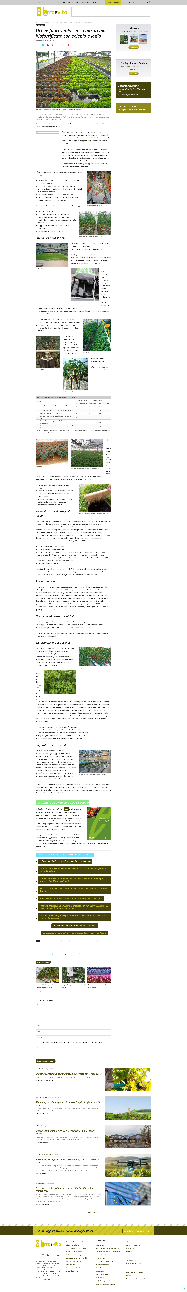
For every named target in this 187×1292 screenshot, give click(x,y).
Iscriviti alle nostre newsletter (136, 1231)
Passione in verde (102, 1274)
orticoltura (93, 941)
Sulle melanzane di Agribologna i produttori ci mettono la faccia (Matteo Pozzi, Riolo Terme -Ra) (72, 917)
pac (133, 90)
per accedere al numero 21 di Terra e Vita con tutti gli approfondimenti (74, 933)
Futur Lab (65, 941)
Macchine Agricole (102, 1265)
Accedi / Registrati (129, 2)
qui (89, 141)
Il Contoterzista (101, 1255)
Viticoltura (39, 1069)
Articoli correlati (43, 962)
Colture (83, 1248)
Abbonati (81, 925)
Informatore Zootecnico (104, 1261)
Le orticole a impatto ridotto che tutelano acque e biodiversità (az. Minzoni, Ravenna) (74, 889)
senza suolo (102, 941)
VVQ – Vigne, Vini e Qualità (105, 1281)
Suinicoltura (100, 1278)
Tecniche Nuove (131, 1260)
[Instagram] (43, 1255)
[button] (147, 3)
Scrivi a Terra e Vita (133, 1245)
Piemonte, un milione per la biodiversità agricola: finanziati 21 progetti (68, 1104)
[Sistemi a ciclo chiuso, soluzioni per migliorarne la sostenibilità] (47, 975)
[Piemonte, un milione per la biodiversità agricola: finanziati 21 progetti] (128, 1114)
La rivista (61, 2)
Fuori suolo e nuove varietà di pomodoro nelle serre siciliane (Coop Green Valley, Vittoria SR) (73, 869)
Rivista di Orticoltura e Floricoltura (108, 1252)
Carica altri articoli (92, 1212)
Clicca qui (92, 925)
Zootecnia (69, 1258)
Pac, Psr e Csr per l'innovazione (46, 1097)
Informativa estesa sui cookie (136, 1279)
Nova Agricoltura (102, 1268)
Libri (94, 2)
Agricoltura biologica (73, 1261)
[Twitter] (53, 1254)
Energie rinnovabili (81, 1258)
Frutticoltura (100, 1258)
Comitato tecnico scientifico (105, 1284)
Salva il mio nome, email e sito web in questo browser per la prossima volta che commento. (70, 1043)
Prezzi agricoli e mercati (74, 1251)
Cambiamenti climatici (73, 1268)
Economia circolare (72, 1271)
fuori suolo (57, 941)
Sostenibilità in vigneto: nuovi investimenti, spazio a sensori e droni (67, 1161)
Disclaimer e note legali (134, 1272)
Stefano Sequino (41, 1173)
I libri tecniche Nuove (133, 1264)
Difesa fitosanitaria (72, 1245)
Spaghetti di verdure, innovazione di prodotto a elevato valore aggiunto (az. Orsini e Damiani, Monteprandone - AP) (74, 907)
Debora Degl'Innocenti (43, 1204)
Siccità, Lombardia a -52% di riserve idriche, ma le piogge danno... (65, 1132)
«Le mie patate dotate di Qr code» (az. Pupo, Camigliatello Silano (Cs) (71, 898)
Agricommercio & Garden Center (107, 1248)
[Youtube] (58, 1255)
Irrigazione (81, 1255)
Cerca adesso (133, 73)
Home (37, 22)
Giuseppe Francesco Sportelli (45, 1080)
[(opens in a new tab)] (73, 975)
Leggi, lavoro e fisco (73, 1248)
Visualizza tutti (134, 47)
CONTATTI (70, 2)
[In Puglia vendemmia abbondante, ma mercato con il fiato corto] (128, 1085)
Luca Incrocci (83, 941)
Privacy (128, 1276)
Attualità (39, 1126)
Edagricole (85, 2)
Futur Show (73, 941)
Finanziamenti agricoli (81, 1242)
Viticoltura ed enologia (44, 1154)
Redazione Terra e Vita (43, 1114)
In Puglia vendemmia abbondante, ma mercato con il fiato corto (69, 1073)
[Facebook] (38, 1255)
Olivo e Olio (100, 1271)
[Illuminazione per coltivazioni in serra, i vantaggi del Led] (99, 975)
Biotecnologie (71, 1264)
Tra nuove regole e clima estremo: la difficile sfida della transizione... (64, 1189)
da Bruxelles (40, 1183)
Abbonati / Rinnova (112, 2)
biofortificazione (46, 941)
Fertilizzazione (46, 22)
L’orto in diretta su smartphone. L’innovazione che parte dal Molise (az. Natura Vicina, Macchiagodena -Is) (71, 879)
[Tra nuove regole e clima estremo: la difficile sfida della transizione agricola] (128, 1199)
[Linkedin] (48, 1255)
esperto (133, 108)
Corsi (77, 2)
